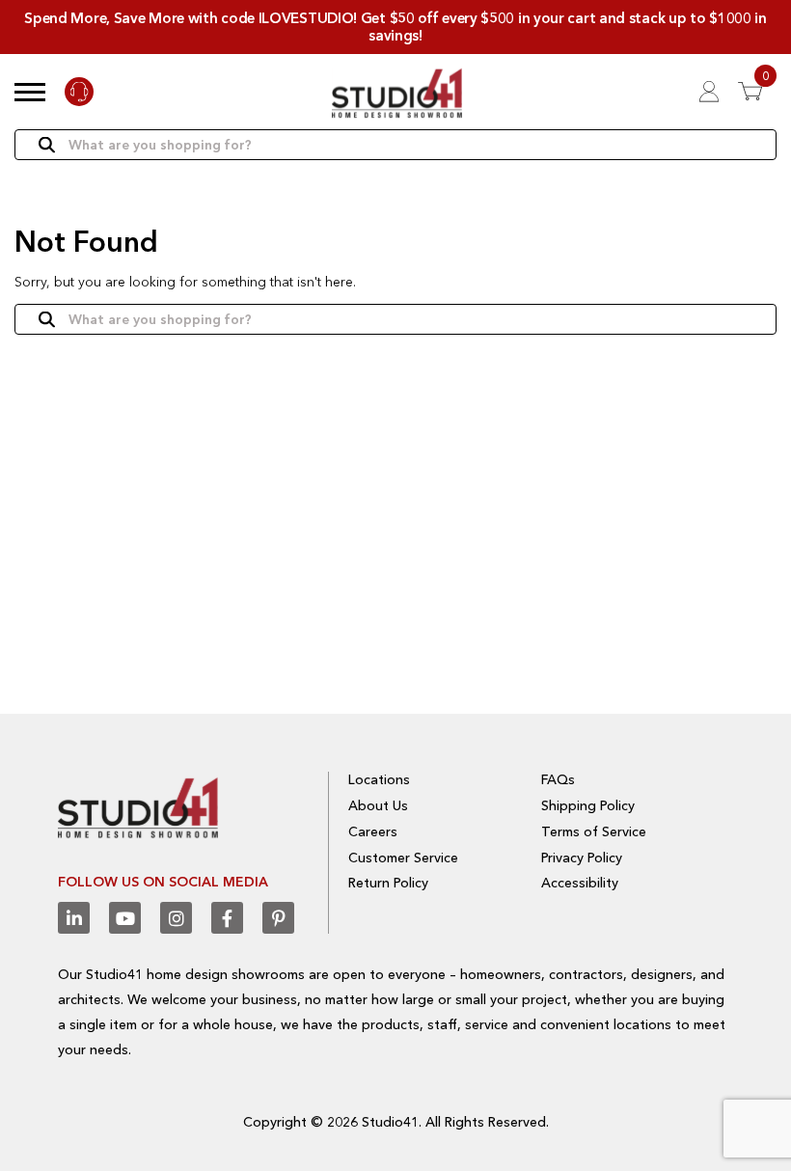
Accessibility (579, 882)
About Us (378, 805)
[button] (29, 91)
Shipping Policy (588, 805)
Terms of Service (593, 831)
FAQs (558, 779)
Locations (379, 779)
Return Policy (388, 882)
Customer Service (403, 857)
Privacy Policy (581, 857)
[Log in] (709, 91)
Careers (372, 831)
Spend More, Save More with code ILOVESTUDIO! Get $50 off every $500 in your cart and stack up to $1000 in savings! (395, 26)
